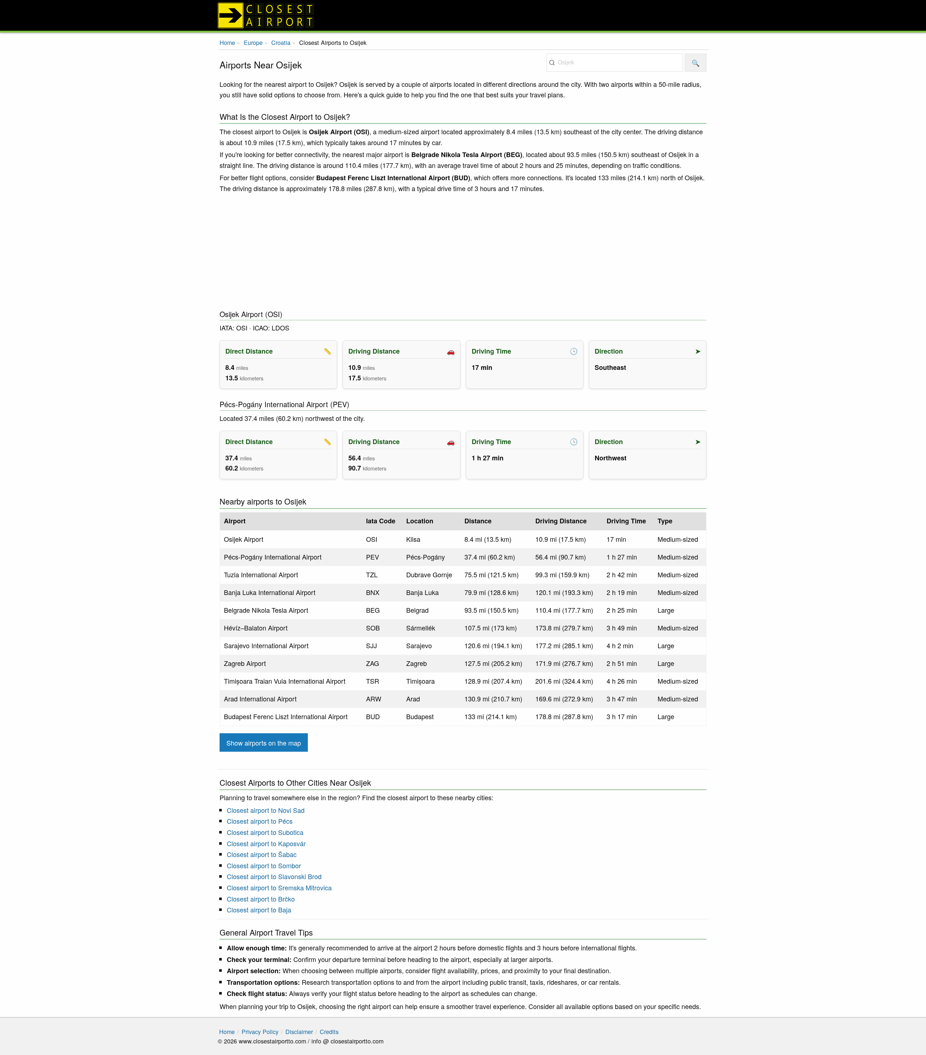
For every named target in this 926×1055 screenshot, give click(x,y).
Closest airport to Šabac (262, 854)
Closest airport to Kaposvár (266, 843)
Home (227, 42)
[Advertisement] (463, 251)
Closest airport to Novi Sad (266, 810)
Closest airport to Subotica (265, 832)
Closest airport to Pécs (260, 821)
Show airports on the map (263, 742)
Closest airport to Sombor (264, 865)
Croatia (280, 42)
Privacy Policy (260, 1031)
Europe (253, 42)
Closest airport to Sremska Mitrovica (279, 887)
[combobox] (615, 63)
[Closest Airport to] (463, 15)
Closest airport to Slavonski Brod (274, 876)
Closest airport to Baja (259, 909)
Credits (329, 1031)
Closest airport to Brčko (261, 898)
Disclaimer (299, 1031)
